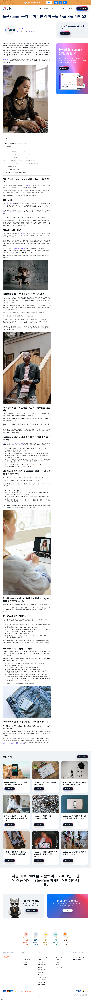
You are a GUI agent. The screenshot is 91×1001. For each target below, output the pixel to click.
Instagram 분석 (24, 964)
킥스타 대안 (41, 972)
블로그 (57, 962)
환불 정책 (53, 995)
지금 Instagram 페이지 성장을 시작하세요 (13, 743)
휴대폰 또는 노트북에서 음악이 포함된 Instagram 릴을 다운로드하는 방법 (21, 163)
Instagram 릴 (7, 212)
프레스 (57, 964)
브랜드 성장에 (6, 59)
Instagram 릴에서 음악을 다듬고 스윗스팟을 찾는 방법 (17, 154)
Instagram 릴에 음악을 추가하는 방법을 (13, 443)
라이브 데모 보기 (31, 910)
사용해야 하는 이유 (11, 148)
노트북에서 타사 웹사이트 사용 (14, 169)
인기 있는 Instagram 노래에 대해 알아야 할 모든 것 (16, 143)
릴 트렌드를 (21, 233)
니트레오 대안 (41, 959)
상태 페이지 (59, 967)
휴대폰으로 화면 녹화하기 (12, 166)
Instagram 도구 (24, 962)
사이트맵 (59, 995)
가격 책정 (46, 8)
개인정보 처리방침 (46, 995)
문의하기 (58, 959)
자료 (63, 8)
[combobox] (3, 999)
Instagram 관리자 (25, 959)
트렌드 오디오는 (9, 203)
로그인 (71, 8)
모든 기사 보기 (82, 757)
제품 (40, 8)
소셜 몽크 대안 (42, 969)
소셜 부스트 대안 (42, 982)
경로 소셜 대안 (42, 964)
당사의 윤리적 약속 (60, 957)
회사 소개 (58, 8)
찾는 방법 (9, 146)
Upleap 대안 (41, 967)
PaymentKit (28, 991)
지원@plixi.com (7, 957)
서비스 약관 (38, 995)
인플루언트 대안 (42, 979)
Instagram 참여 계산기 (79, 957)
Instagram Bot (24, 957)
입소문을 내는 (26, 185)
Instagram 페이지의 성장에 (19, 248)
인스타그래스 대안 (42, 977)
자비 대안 (40, 974)
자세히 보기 (9, 789)
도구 (52, 8)
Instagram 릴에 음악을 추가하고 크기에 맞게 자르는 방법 (18, 157)
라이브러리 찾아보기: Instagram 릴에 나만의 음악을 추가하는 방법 (20, 160)
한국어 (2, 999)
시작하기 (81, 8)
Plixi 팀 (20, 28)
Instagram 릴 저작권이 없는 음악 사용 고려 (15, 151)
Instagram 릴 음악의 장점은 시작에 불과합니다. (16, 172)
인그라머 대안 (41, 962)
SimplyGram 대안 (42, 957)
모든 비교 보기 (42, 984)
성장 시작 (63, 68)
